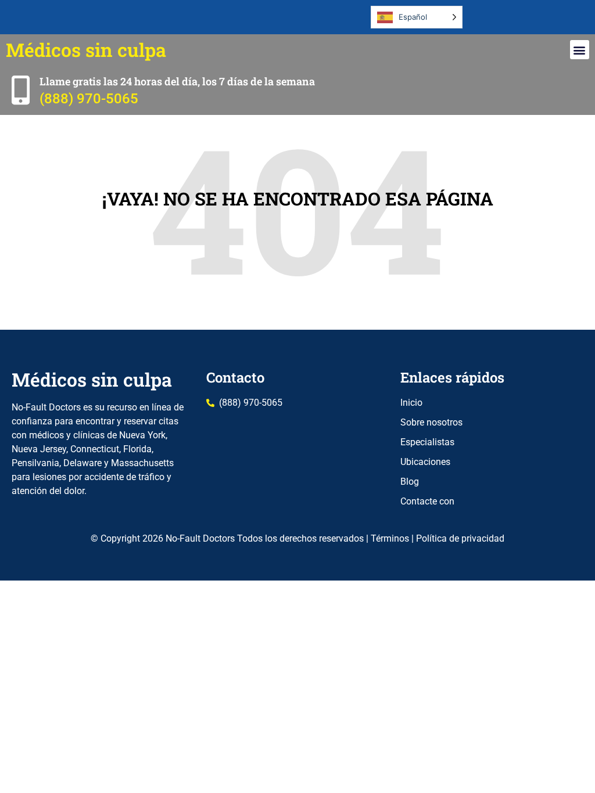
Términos (390, 538)
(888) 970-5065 (89, 99)
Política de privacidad (460, 538)
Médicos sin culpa (86, 49)
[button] (579, 49)
